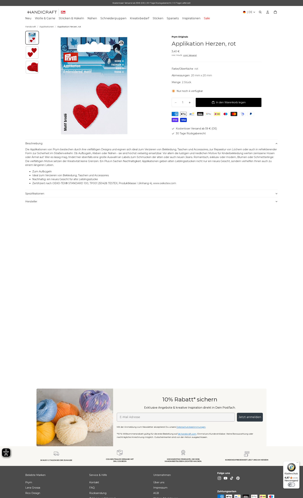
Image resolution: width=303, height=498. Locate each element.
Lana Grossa (32, 487)
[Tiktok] (232, 478)
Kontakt (94, 482)
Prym (28, 482)
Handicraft (30, 26)
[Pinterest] (238, 478)
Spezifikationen (34, 193)
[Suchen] (260, 12)
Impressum (160, 487)
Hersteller (31, 201)
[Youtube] (225, 478)
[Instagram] (219, 478)
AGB (156, 492)
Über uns (158, 482)
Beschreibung (33, 143)
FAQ (92, 487)
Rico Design (32, 492)
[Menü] (297, 463)
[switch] (291, 485)
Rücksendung (97, 492)
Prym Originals (180, 36)
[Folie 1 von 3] (32, 37)
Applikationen (46, 26)
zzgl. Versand (190, 55)
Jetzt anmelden (250, 417)
